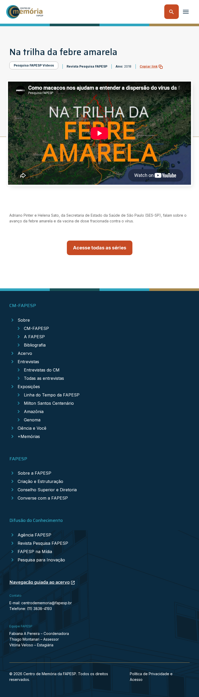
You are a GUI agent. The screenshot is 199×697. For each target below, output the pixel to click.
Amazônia (34, 411)
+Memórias (29, 436)
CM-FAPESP (36, 328)
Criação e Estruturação (40, 481)
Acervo (25, 353)
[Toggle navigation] (186, 12)
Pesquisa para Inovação (41, 559)
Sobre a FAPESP (34, 473)
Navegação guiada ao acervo (39, 582)
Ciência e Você (32, 428)
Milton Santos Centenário (49, 403)
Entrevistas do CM (42, 370)
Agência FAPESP (34, 534)
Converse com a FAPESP (43, 498)
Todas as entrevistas (44, 378)
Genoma (32, 419)
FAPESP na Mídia (35, 551)
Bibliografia (35, 345)
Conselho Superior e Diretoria (47, 489)
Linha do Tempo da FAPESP (52, 394)
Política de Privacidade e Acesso (151, 677)
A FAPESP (34, 336)
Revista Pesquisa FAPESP (43, 543)
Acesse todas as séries (99, 247)
